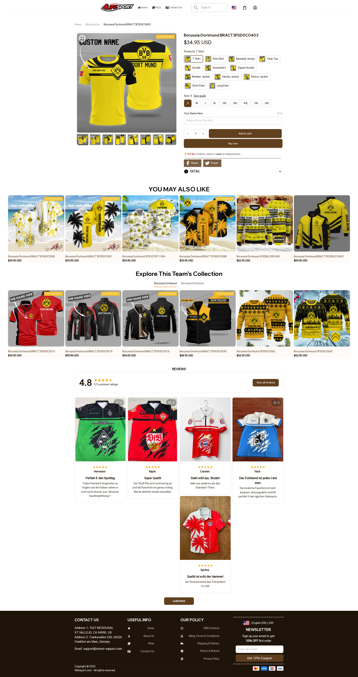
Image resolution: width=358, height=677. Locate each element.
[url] (102, 649)
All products (92, 24)
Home (78, 24)
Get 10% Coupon (259, 658)
